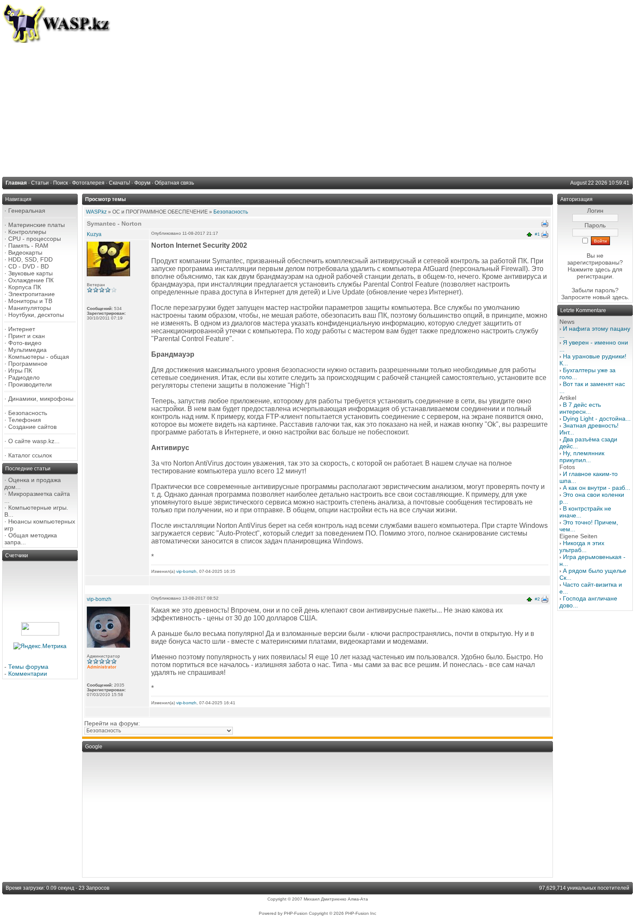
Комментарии (27, 673)
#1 (537, 234)
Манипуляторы (29, 307)
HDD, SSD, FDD (30, 259)
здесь (620, 297)
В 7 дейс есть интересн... (580, 408)
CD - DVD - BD (28, 266)
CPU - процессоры (34, 238)
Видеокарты (25, 252)
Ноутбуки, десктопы (36, 314)
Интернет (21, 329)
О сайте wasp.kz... (34, 441)
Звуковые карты (30, 273)
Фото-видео (24, 342)
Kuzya (94, 234)
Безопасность (27, 412)
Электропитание (31, 294)
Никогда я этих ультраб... (581, 546)
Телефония (24, 419)
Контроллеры (27, 231)
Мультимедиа (27, 349)
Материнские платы (36, 224)
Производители (30, 384)
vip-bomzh (186, 571)
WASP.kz (96, 212)
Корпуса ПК (24, 287)
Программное (28, 363)
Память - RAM (28, 245)
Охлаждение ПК (31, 280)
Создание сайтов (32, 426)
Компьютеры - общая (38, 356)
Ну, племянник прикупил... (581, 456)
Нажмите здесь (589, 269)
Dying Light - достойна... (597, 418)
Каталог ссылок (30, 455)
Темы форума (28, 666)
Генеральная (26, 210)
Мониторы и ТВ (30, 300)
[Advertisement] (317, 107)
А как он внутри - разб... (596, 487)
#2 (537, 599)
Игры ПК (20, 370)
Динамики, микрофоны (40, 398)
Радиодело (24, 377)
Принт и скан (26, 335)
